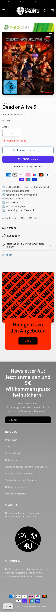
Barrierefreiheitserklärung (19, 473)
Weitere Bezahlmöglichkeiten (28, 166)
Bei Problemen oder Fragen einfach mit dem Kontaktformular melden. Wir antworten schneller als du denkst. (26, 572)
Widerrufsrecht (13, 453)
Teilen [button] (9, 254)
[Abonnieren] (47, 420)
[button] (4, 10)
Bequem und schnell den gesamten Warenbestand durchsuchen (24, 514)
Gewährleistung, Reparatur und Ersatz (26, 466)
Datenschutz (12, 460)
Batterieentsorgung (15, 487)
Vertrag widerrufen (15, 493)
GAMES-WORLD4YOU (23, 606)
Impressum (11, 439)
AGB (7, 446)
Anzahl (5, 126)
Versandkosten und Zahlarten (21, 480)
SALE (28, 341)
